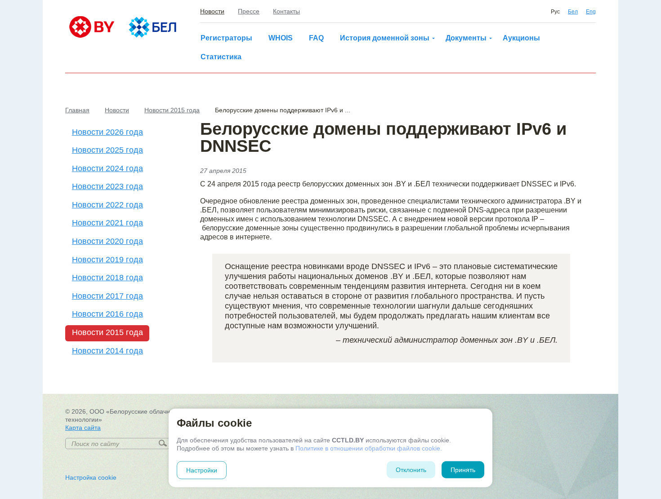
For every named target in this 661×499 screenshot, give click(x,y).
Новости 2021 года (107, 222)
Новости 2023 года (107, 186)
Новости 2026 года (107, 132)
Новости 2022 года (107, 204)
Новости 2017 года (107, 295)
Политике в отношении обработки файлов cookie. (368, 448)
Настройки (201, 470)
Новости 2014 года (107, 350)
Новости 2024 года (107, 168)
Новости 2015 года (107, 332)
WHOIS (280, 38)
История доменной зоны (384, 38)
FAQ (316, 38)
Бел (573, 12)
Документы (466, 38)
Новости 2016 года (107, 313)
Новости (212, 11)
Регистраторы (226, 38)
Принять (463, 469)
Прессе (248, 11)
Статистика (221, 57)
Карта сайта (83, 427)
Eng (591, 12)
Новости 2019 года (107, 259)
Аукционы (521, 38)
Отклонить (411, 469)
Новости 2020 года (107, 241)
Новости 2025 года (107, 150)
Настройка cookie (90, 477)
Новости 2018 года (107, 277)
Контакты (286, 11)
